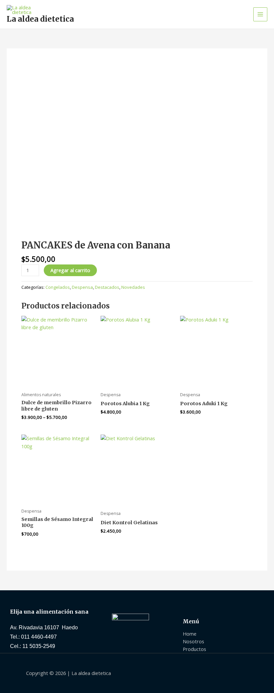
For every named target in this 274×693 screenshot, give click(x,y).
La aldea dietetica (40, 19)
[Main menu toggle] (260, 14)
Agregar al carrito (70, 270)
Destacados (107, 287)
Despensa (82, 287)
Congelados (57, 287)
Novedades (133, 287)
